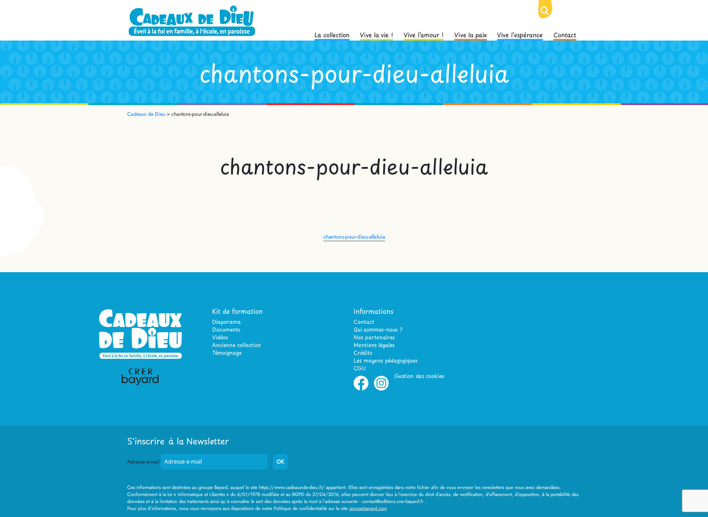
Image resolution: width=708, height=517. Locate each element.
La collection (332, 34)
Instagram (381, 389)
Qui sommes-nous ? (378, 329)
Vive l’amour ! (424, 34)
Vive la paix (470, 34)
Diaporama (226, 322)
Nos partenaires (374, 337)
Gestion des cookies (419, 376)
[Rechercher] (550, 17)
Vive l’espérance (520, 34)
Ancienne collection (236, 345)
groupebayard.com (368, 508)
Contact (564, 34)
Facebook (361, 389)
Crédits (363, 353)
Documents (226, 329)
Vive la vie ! (376, 34)
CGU (360, 368)
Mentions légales (374, 345)
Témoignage (227, 353)
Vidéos (220, 337)
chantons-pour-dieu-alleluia (354, 237)
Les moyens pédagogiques (385, 360)
